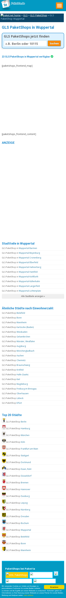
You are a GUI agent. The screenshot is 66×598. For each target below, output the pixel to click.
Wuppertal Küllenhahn (21, 281)
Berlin (16, 421)
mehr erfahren (28, 595)
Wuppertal (18, 529)
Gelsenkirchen (16, 336)
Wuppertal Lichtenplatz (21, 290)
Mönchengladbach (18, 350)
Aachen (13, 355)
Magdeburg (15, 384)
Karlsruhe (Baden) (18, 327)
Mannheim (14, 322)
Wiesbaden (14, 331)
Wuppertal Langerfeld (21, 286)
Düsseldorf (18, 475)
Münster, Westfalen (18, 341)
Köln (15, 442)
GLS (25, 15)
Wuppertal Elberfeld (20, 262)
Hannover (18, 489)
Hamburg (18, 428)
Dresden (17, 516)
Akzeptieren (54, 587)
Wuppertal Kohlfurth (20, 276)
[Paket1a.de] (12, 10)
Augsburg (14, 346)
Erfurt (12, 402)
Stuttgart (17, 455)
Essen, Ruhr (19, 469)
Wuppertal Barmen (19, 248)
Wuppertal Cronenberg (21, 257)
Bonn (12, 317)
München (17, 435)
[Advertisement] (33, 100)
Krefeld (13, 369)
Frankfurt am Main (22, 448)
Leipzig (17, 502)
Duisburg (18, 496)
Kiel (11, 379)
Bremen (17, 482)
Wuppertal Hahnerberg (21, 267)
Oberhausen (15, 393)
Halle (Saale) (15, 374)
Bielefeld (13, 313)
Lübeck (12, 398)
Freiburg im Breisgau (19, 388)
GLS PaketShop (38, 15)
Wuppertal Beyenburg (21, 252)
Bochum (17, 523)
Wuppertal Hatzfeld (20, 271)
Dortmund (18, 462)
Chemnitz (14, 360)
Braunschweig (16, 365)
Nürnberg (18, 509)
